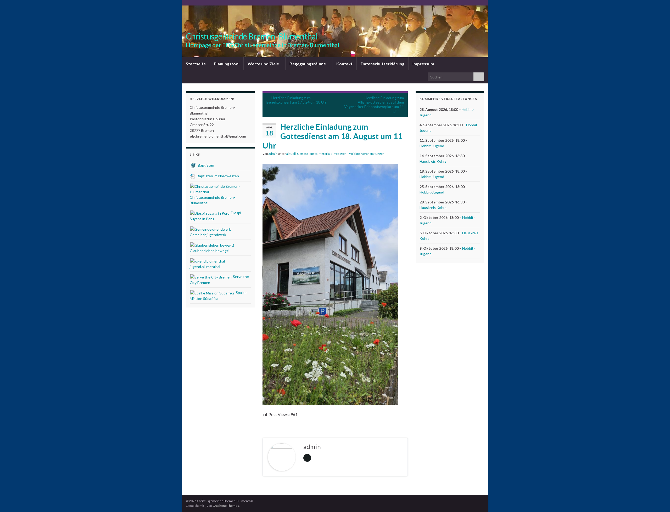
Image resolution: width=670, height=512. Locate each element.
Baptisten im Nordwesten (217, 176)
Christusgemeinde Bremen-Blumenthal (252, 36)
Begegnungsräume (308, 63)
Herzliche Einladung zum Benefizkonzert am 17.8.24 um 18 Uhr (296, 99)
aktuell (291, 154)
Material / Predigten (333, 154)
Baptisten (205, 165)
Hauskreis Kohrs (433, 161)
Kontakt (344, 63)
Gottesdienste (307, 154)
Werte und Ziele (264, 63)
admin (273, 154)
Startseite (196, 63)
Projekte (354, 154)
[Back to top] (658, 500)
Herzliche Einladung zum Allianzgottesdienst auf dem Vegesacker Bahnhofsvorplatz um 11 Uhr (374, 104)
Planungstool (226, 63)
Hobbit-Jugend (432, 146)
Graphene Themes (226, 506)
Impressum (423, 63)
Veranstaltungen (372, 154)
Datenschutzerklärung (382, 63)
